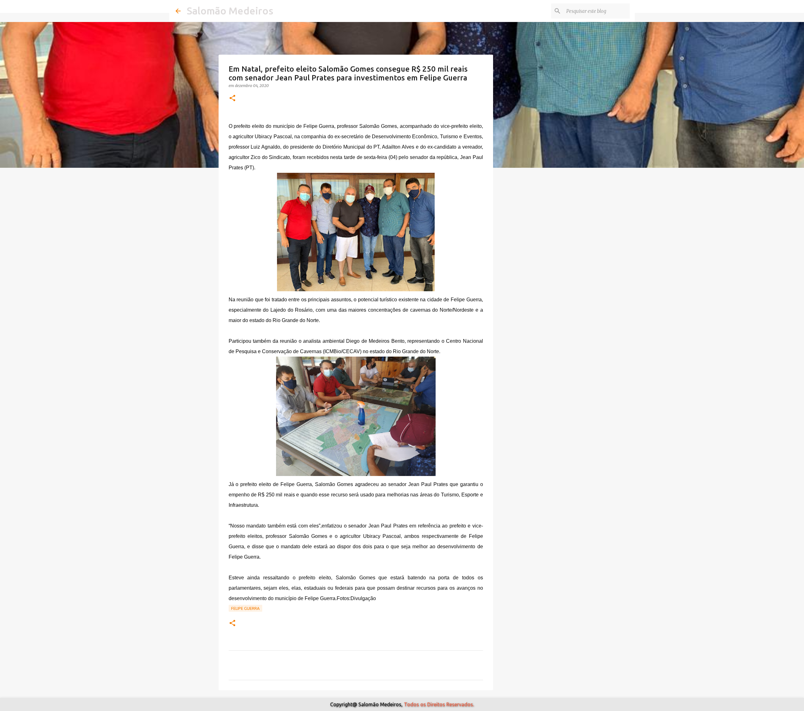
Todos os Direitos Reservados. (439, 704)
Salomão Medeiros (230, 10)
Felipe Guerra (245, 608)
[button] (232, 98)
